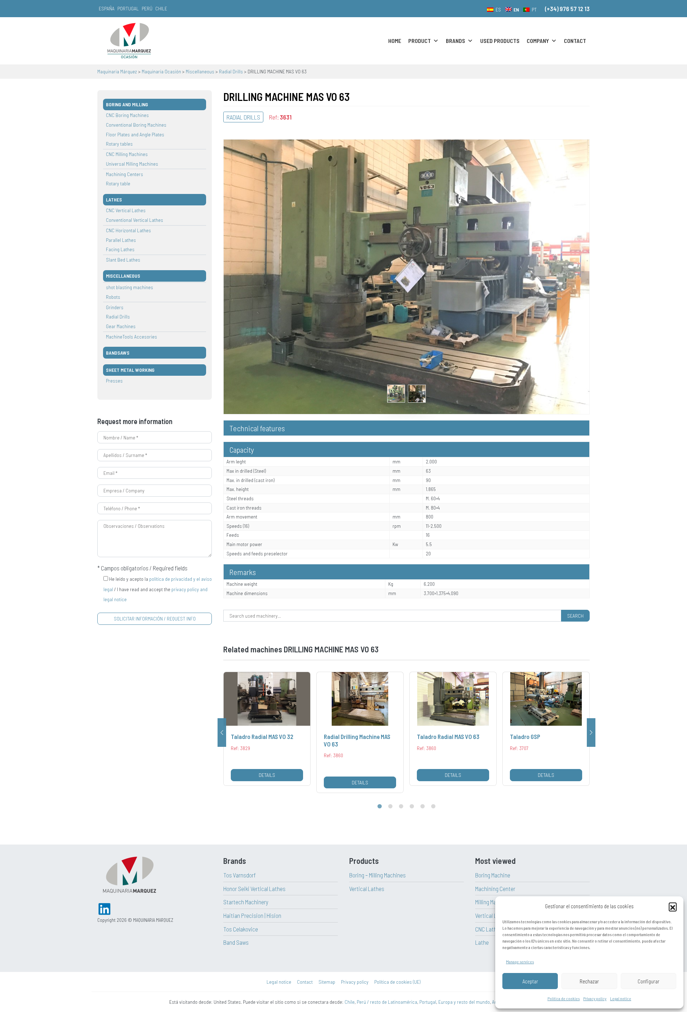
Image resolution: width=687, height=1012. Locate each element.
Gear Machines (121, 326)
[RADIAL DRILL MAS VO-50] (546, 728)
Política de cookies (563, 998)
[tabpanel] (267, 732)
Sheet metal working (130, 370)
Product (419, 40)
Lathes (114, 199)
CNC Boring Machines (127, 115)
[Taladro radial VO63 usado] (396, 392)
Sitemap (326, 982)
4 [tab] (411, 806)
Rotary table (118, 183)
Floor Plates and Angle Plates (135, 134)
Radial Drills (118, 316)
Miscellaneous (123, 276)
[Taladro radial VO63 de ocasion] (406, 275)
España (106, 8)
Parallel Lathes (121, 240)
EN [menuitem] (516, 9)
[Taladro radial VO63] (417, 392)
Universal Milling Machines (132, 164)
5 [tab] (422, 806)
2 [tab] (390, 806)
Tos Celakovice (240, 929)
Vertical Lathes (366, 888)
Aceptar (530, 981)
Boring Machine (492, 875)
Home (394, 40)
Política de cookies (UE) (397, 982)
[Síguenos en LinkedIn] (104, 907)
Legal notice (620, 998)
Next (591, 732)
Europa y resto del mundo (464, 1002)
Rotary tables (119, 144)
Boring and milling (127, 104)
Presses (114, 381)
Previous (222, 732)
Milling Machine (492, 901)
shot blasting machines (129, 287)
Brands (455, 40)
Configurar (648, 981)
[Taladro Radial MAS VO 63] (360, 728)
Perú (147, 8)
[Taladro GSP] (453, 728)
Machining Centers (124, 174)
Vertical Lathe (491, 915)
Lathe (482, 942)
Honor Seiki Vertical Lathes (254, 888)
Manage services (520, 961)
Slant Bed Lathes (123, 260)
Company (538, 40)
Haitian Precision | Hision (252, 915)
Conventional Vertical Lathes (134, 220)
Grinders (114, 307)
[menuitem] (494, 9)
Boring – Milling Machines (377, 875)
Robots (113, 297)
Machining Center (495, 888)
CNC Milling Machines (127, 154)
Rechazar (589, 981)
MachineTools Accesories (131, 337)
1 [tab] (379, 806)
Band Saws (236, 942)
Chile (161, 8)
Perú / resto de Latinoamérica (387, 1002)
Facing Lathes (120, 249)
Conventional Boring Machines (136, 125)
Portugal (128, 8)
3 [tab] (401, 806)
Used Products (500, 40)
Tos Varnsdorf (239, 875)
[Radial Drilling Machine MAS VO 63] (267, 732)
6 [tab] (433, 806)
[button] (672, 906)
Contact (575, 40)
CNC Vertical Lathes (126, 210)
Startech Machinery (245, 901)
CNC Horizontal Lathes (128, 230)
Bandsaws (118, 353)
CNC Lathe (487, 929)
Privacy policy (594, 998)
